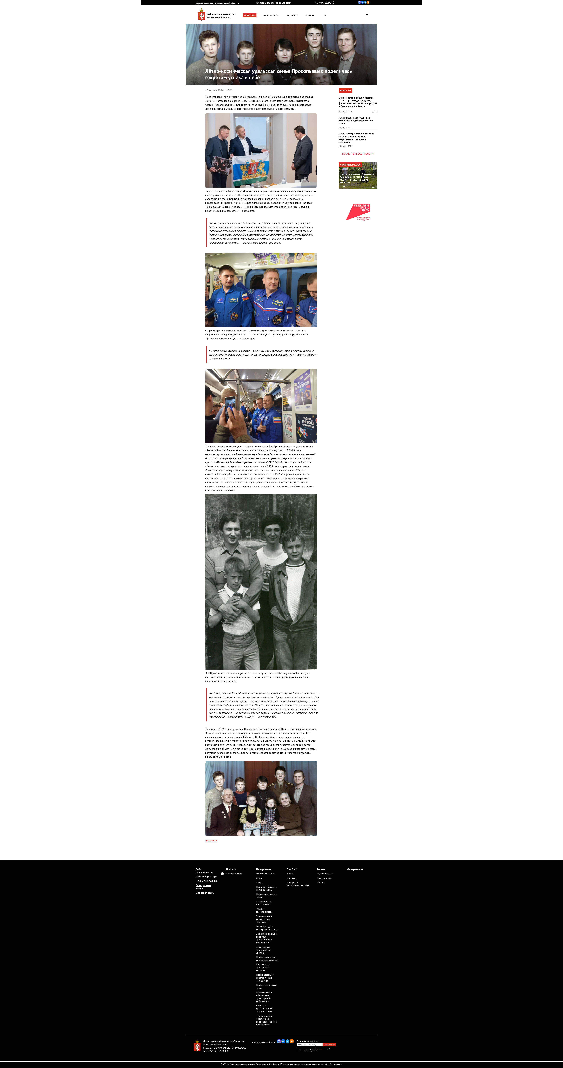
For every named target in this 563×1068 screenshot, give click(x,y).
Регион (309, 15)
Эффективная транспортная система (263, 949)
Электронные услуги (203, 887)
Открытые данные (206, 880)
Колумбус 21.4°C (323, 2)
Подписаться (329, 1045)
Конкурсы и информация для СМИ (298, 884)
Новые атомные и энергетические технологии (265, 977)
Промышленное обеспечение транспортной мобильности (264, 997)
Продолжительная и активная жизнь (266, 888)
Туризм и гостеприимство (264, 910)
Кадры (259, 882)
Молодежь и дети (265, 873)
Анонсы (290, 873)
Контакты (291, 878)
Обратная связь (205, 892)
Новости (249, 15)
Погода (321, 882)
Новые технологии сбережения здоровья (267, 959)
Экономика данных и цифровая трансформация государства (266, 938)
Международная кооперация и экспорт (267, 928)
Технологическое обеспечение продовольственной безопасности (266, 1020)
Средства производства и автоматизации (264, 1008)
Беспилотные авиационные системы (263, 967)
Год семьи (212, 841)
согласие (321, 1049)
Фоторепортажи (350, 164)
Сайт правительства (204, 871)
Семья (259, 878)
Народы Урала (324, 878)
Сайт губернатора (206, 876)
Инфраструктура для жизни (266, 896)
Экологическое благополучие (263, 903)
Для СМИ (292, 15)
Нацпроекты (271, 15)
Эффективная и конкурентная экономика (264, 919)
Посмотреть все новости (357, 153)
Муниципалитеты (325, 873)
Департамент (355, 869)
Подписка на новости (307, 1041)
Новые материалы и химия (266, 986)
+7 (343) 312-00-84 (218, 1051)
